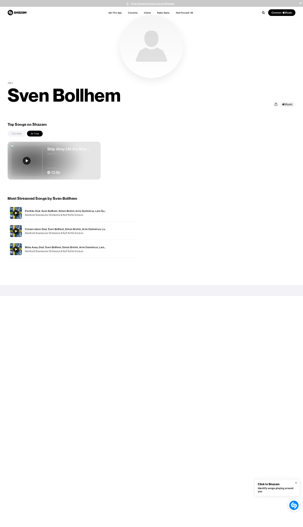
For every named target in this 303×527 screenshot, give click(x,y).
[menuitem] (115, 12)
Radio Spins (163, 12)
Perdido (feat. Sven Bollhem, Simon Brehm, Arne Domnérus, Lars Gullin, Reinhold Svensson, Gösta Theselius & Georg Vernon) (98, 211)
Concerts (133, 12)
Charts (147, 12)
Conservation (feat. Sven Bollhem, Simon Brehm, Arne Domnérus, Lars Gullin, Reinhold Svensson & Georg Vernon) (91, 229)
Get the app (115, 12)
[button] (300, 3)
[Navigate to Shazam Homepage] (17, 12)
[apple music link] (287, 104)
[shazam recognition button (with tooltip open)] (294, 505)
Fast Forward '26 (184, 12)
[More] (120, 213)
